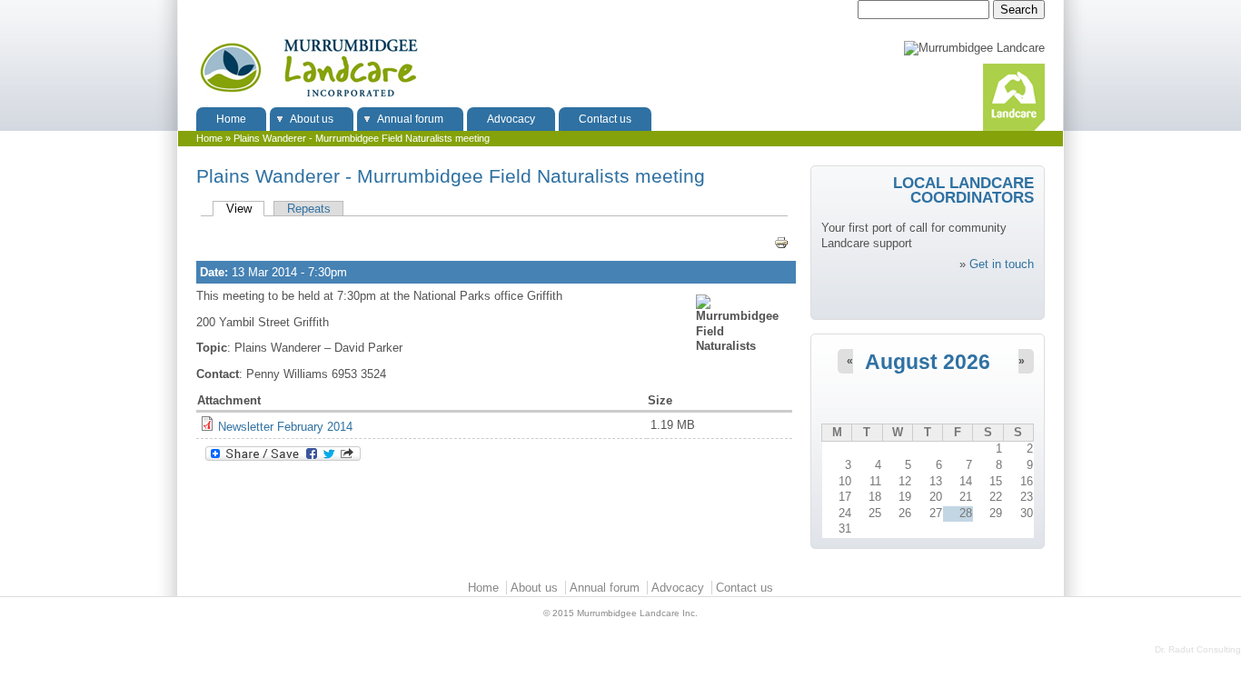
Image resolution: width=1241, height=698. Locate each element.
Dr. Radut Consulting (1198, 649)
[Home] (308, 99)
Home (231, 119)
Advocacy (511, 119)
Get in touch (1001, 264)
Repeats (309, 208)
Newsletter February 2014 (285, 427)
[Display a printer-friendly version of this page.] (783, 242)
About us (311, 119)
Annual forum (410, 119)
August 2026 (927, 362)
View (245, 208)
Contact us (605, 119)
